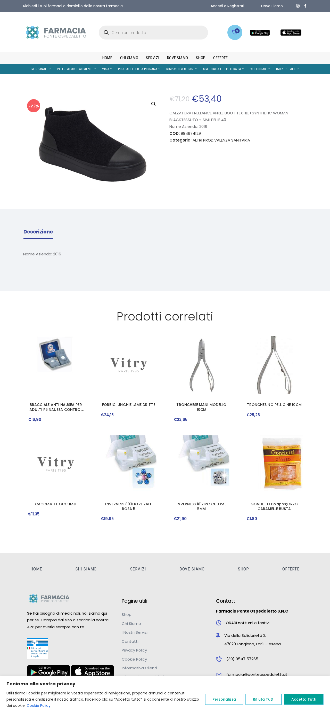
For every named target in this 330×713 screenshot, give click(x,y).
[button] (153, 104)
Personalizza (224, 699)
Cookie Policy (39, 705)
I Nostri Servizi (134, 632)
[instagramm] (298, 6)
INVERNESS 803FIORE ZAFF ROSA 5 (128, 506)
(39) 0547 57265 (242, 659)
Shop (126, 614)
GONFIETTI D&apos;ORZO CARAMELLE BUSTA (274, 506)
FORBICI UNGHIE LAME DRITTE (128, 404)
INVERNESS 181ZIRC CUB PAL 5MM (201, 506)
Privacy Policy (134, 650)
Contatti (130, 641)
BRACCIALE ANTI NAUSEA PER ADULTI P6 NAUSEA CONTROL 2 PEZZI (55, 407)
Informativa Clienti (139, 668)
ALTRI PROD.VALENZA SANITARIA (221, 140)
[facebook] (305, 6)
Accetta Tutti (303, 699)
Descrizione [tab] (38, 232)
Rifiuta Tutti (263, 699)
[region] (165, 694)
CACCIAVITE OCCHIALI (55, 504)
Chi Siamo (131, 623)
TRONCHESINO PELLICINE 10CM (274, 404)
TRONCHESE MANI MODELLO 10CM (201, 407)
